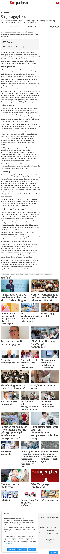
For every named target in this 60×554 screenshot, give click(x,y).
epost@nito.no (49, 542)
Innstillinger (53, 552)
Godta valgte (22, 549)
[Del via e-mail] (56, 27)
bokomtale (5, 274)
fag (42, 274)
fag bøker (24, 274)
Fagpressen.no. (8, 543)
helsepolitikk (15, 274)
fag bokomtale (34, 274)
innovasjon (48, 274)
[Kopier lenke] (58, 27)
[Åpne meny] (57, 3)
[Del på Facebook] (51, 27)
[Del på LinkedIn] (53, 27)
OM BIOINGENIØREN (52, 517)
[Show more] (20, 49)
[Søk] (52, 3)
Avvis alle (31, 549)
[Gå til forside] (21, 3)
